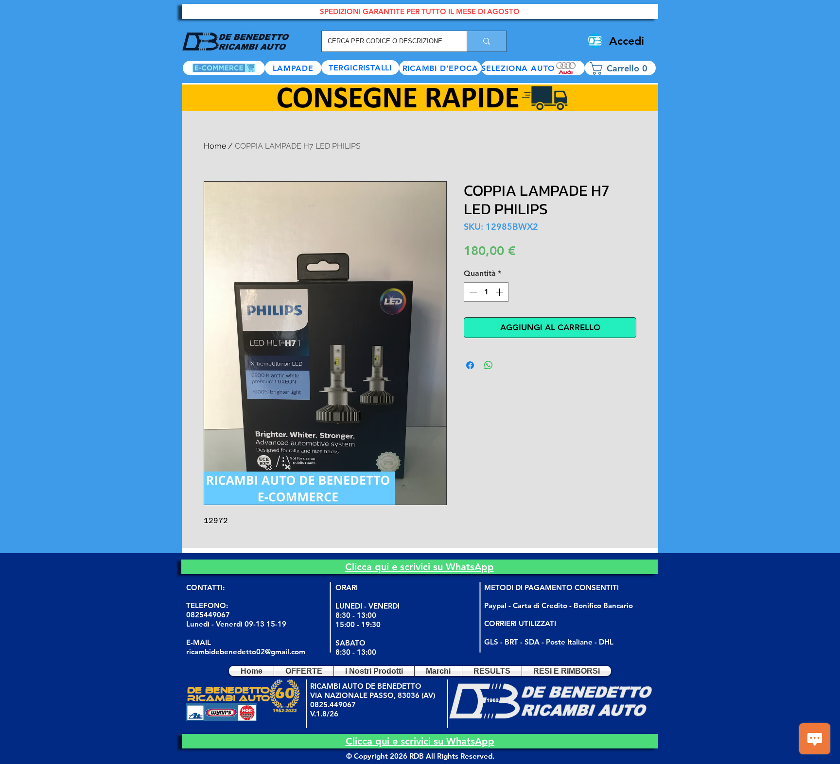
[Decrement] (472, 292)
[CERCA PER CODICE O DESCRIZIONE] (486, 41)
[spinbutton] (486, 292)
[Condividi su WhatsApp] (488, 365)
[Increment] (500, 292)
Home (215, 146)
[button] (533, 68)
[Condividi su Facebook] (470, 365)
